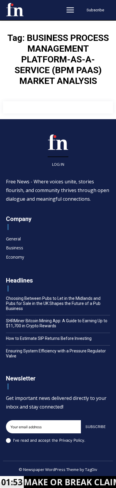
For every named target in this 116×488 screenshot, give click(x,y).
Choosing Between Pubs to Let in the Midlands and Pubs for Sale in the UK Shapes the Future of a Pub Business (53, 303)
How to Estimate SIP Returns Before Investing (49, 338)
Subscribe (95, 426)
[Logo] (15, 9)
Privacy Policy (71, 440)
